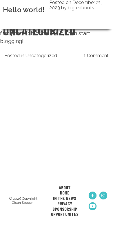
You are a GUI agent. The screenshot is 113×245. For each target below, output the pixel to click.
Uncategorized (41, 55)
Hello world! (24, 10)
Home (65, 192)
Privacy (64, 203)
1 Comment (96, 55)
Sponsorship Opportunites (65, 211)
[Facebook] (92, 195)
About (65, 187)
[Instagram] (103, 195)
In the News (64, 198)
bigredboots (81, 7)
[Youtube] (92, 206)
